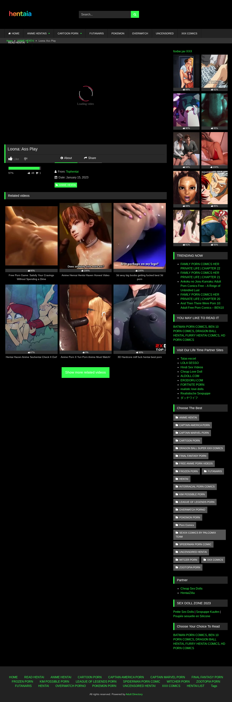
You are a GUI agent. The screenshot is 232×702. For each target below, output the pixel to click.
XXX (189, 51)
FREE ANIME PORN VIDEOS (196, 463)
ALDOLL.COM (190, 376)
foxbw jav (179, 51)
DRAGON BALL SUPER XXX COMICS (201, 448)
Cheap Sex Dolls (191, 588)
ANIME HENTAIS (37, 33)
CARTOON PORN (68, 33)
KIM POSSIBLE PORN (192, 494)
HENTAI (183, 478)
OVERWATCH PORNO (192, 509)
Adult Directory (134, 694)
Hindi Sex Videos (192, 367)
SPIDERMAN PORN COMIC (195, 544)
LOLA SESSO (190, 362)
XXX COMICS (189, 33)
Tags (214, 685)
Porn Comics (186, 525)
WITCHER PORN (178, 681)
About (68, 158)
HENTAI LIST (195, 685)
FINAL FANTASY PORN (192, 455)
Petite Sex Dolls (183, 611)
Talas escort (188, 358)
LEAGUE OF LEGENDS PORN (196, 502)
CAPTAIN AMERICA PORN (194, 425)
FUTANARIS (97, 33)
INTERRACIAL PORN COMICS (197, 486)
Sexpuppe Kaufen (207, 611)
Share (92, 158)
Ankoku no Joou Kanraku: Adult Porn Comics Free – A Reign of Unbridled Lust (201, 286)
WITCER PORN (188, 559)
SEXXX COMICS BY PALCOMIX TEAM (196, 534)
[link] (26, 159)
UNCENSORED (165, 33)
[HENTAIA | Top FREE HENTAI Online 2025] (20, 14)
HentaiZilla (188, 592)
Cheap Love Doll (191, 371)
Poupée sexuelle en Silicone (191, 616)
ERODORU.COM (192, 380)
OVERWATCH (140, 33)
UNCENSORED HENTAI (193, 551)
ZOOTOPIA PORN (189, 567)
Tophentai (72, 171)
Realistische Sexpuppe (195, 393)
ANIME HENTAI (67, 185)
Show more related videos (85, 372)
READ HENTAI (16, 42)
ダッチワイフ (189, 397)
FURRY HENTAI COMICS (202, 335)
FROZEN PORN (188, 471)
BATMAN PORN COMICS (190, 326)
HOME (15, 33)
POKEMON (117, 33)
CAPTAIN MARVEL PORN (194, 432)
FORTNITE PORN (192, 384)
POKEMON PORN (189, 517)
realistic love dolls (192, 389)
